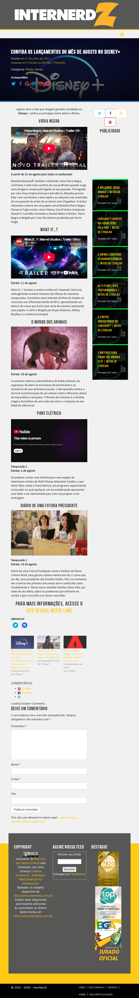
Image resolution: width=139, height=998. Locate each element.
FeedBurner (78, 874)
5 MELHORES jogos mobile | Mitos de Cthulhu (109, 192)
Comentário (18, 726)
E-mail (15, 779)
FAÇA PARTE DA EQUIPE (101, 994)
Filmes (29, 69)
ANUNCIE (112, 987)
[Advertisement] (115, 157)
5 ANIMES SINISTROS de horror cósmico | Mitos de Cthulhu (110, 259)
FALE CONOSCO (96, 987)
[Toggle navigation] (68, 14)
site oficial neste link (49, 611)
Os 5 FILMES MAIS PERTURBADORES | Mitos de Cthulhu (109, 290)
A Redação (58, 62)
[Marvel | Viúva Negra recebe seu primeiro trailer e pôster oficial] (75, 642)
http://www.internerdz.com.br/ (33, 895)
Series (39, 69)
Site (13, 793)
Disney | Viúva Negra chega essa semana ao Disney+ (48, 654)
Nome (15, 764)
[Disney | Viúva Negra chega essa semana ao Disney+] (48, 642)
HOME (82, 987)
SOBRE (82, 994)
